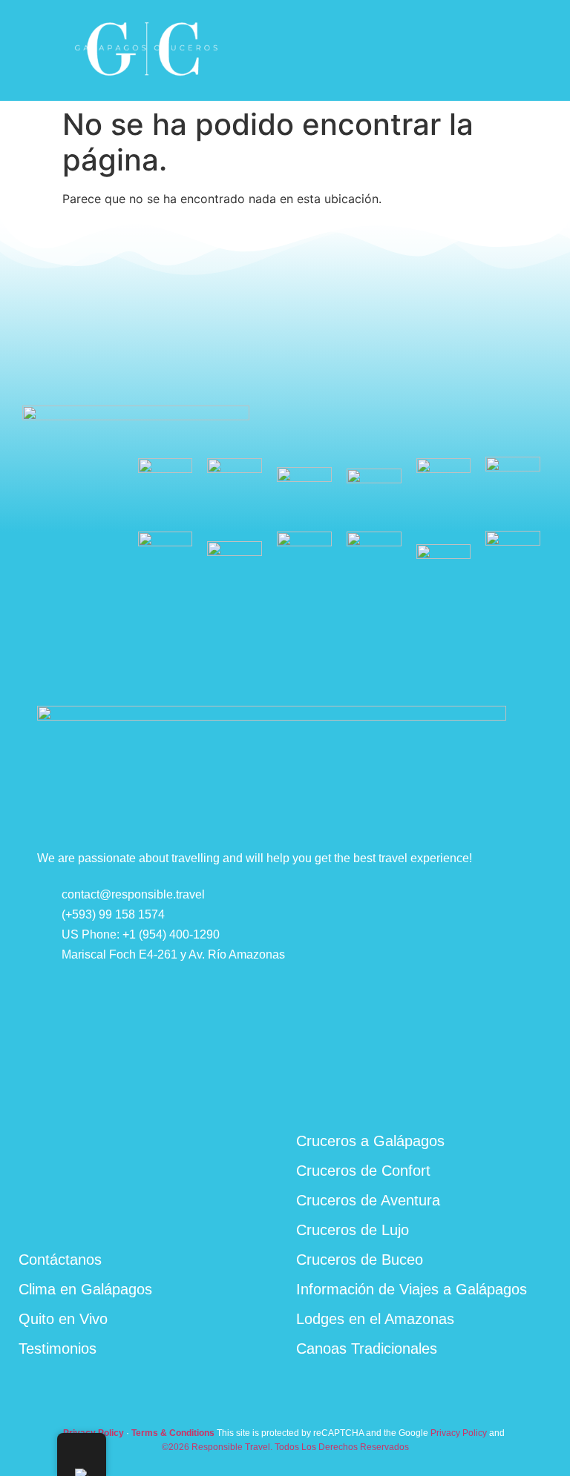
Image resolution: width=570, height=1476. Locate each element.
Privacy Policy (458, 1433)
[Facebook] (430, 1090)
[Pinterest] (502, 1088)
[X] (539, 1088)
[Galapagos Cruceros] (147, 80)
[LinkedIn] (466, 1090)
